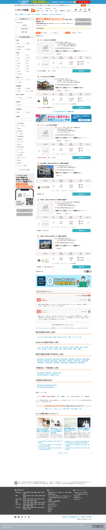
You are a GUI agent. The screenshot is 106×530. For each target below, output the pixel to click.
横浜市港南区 (64, 359)
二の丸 (39, 347)
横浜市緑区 (79, 359)
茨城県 (40, 495)
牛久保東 (55, 349)
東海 (17, 500)
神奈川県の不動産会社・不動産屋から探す (48, 374)
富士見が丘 (66, 347)
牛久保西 (49, 349)
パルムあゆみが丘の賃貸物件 (47, 76)
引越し (49, 511)
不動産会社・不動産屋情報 (54, 501)
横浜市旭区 (72, 359)
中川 (73, 337)
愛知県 (24, 500)
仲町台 (50, 337)
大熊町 (75, 349)
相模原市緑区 (64, 362)
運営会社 (64, 517)
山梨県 (28, 498)
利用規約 (83, 517)
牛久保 (39, 349)
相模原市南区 (81, 362)
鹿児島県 (25, 508)
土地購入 (50, 499)
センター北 (40, 337)
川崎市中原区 (76, 360)
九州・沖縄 (18, 507)
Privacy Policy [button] (7, 527)
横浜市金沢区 (40, 359)
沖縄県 (29, 508)
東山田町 (56, 347)
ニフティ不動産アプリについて (81, 494)
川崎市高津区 (84, 360)
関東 (17, 495)
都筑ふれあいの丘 (62, 337)
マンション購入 (51, 495)
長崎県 (31, 507)
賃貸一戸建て (68, 492)
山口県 (39, 504)
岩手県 (31, 492)
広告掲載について (78, 497)
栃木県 (43, 495)
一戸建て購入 (51, 497)
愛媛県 (28, 505)
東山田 (54, 337)
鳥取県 (31, 504)
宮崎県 (42, 507)
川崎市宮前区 (48, 362)
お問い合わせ (77, 495)
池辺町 (86, 347)
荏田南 (64, 349)
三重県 (35, 500)
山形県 (42, 492)
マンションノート (46, 328)
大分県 (39, 507)
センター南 (78, 337)
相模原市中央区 (73, 362)
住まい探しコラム (52, 506)
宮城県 (35, 492)
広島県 (24, 504)
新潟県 (24, 498)
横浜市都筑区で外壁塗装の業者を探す (47, 385)
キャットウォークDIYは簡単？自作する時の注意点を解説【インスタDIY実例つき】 (43, 430)
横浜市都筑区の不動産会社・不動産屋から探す (49, 372)
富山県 (35, 498)
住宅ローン (50, 508)
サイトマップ (77, 499)
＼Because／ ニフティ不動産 (80, 492)
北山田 (45, 337)
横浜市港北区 (48, 359)
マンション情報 (51, 502)
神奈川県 (29, 495)
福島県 (24, 493)
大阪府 (24, 502)
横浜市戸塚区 (56, 359)
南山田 (71, 347)
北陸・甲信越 (19, 498)
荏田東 (60, 349)
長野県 (31, 498)
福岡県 (24, 507)
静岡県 (31, 500)
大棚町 (79, 349)
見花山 (81, 347)
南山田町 (76, 347)
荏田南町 (69, 349)
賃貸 (49, 492)
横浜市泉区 (47, 360)
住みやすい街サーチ (52, 504)
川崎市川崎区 (62, 360)
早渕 (43, 347)
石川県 (39, 498)
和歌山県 (43, 502)
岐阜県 (28, 500)
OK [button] (98, 526)
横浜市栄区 (40, 360)
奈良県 (39, 502)
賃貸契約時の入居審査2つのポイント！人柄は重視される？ (84, 430)
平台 (61, 347)
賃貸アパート (61, 492)
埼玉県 (32, 495)
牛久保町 (44, 349)
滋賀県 (35, 502)
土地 (80, 408)
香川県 (24, 505)
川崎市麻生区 (56, 362)
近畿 (17, 502)
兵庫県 (28, 502)
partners (33, 525)
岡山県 (28, 504)
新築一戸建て (66, 408)
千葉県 (36, 495)
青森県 (28, 492)
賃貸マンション (54, 492)
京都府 (31, 502)
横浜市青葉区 (54, 360)
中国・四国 (18, 504)
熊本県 (35, 507)
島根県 (35, 504)
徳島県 (42, 504)
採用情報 (89, 517)
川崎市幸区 (69, 360)
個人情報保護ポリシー (74, 517)
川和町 (69, 337)
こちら (77, 328)
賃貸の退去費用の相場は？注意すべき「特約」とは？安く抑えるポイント (70, 430)
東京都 (24, 495)
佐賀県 (28, 507)
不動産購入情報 (51, 494)
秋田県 (39, 492)
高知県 (31, 505)
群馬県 (24, 497)
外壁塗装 (50, 509)
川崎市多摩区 (40, 362)
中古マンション (58, 408)
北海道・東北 (19, 492)
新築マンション (49, 408)
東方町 (46, 347)
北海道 (24, 492)
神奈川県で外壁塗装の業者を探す (46, 387)
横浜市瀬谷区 (86, 359)
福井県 (42, 498)
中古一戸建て (74, 408)
